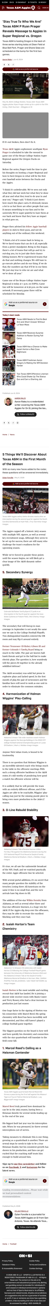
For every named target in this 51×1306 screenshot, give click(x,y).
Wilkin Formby (34, 900)
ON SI (12, 2)
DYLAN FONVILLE (21, 1211)
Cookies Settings (35, 1269)
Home (4, 435)
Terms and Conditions (37, 1265)
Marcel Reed (8, 1106)
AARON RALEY (20, 398)
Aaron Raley (7, 60)
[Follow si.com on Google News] (45, 304)
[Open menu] (3, 7)
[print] (17, 423)
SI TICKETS (32, 2)
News (12, 435)
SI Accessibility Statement (12, 1269)
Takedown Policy (8, 1265)
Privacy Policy (7, 1261)
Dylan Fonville (7, 478)
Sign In (45, 8)
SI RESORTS (43, 2)
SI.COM (5, 2)
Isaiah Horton (9, 990)
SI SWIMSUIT (21, 2)
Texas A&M (7, 149)
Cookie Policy (34, 1261)
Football (13, 1244)
